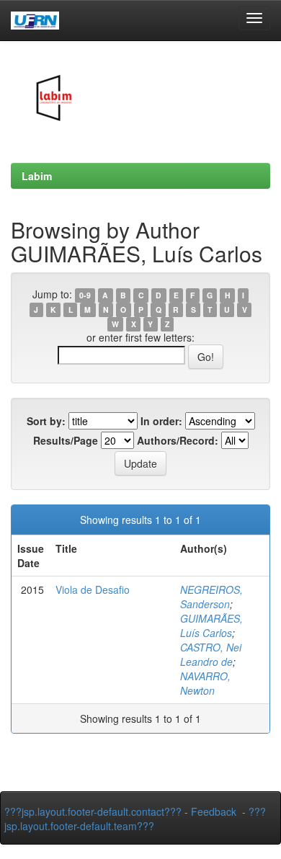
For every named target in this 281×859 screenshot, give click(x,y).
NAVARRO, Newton (205, 683)
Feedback (213, 811)
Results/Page (65, 440)
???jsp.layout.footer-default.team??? (135, 818)
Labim (37, 176)
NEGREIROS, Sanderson (211, 596)
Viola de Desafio (92, 589)
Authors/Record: (177, 440)
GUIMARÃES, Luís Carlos (211, 625)
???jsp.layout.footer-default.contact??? (93, 811)
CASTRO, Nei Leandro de (210, 654)
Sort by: (46, 421)
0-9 (85, 295)
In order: (161, 421)
